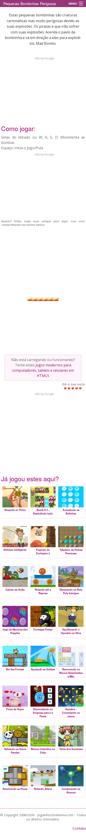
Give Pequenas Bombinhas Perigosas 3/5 (73, 388)
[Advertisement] (43, 88)
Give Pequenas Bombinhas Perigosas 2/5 (69, 388)
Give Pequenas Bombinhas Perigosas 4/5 (77, 388)
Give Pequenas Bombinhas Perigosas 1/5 (65, 388)
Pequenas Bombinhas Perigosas (29, 3)
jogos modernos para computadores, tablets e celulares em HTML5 (43, 370)
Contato (79, 828)
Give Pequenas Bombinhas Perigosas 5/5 (80, 388)
